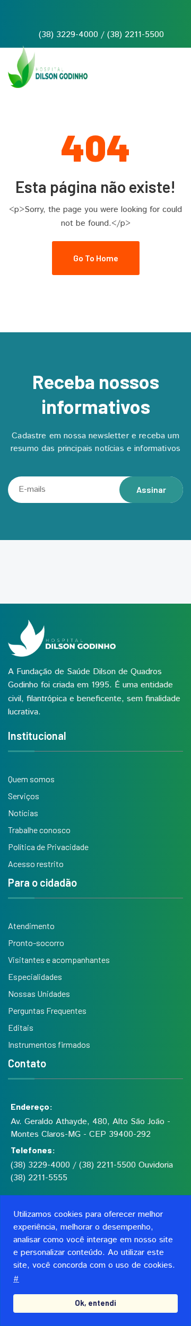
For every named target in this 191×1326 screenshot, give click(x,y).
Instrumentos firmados (49, 1044)
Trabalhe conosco (39, 830)
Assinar (151, 489)
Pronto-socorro (36, 943)
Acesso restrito (36, 864)
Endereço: (32, 1106)
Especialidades (35, 976)
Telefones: (33, 1150)
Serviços (23, 796)
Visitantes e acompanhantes (59, 959)
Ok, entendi (95, 1302)
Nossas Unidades (39, 993)
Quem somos (31, 779)
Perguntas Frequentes (47, 1010)
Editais (20, 1027)
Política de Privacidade (48, 847)
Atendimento (31, 926)
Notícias (23, 813)
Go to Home (95, 258)
